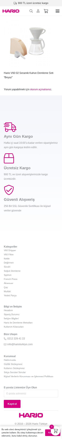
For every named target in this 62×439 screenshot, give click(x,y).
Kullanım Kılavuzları (14, 326)
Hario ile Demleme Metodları (18, 322)
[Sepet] (46, 11)
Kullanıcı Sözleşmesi (14, 368)
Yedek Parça (10, 295)
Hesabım (8, 310)
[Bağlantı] (38, 11)
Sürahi (7, 266)
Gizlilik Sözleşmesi (13, 364)
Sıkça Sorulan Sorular (15, 372)
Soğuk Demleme (12, 271)
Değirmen (9, 262)
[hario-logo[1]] (11, 11)
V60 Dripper (10, 250)
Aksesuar (8, 283)
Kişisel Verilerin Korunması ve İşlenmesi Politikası (28, 376)
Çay (6, 287)
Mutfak (7, 291)
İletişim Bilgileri (11, 318)
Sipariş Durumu (11, 314)
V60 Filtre (9, 254)
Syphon (7, 275)
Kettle (7, 258)
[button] (31, 11)
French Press (10, 279)
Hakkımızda (10, 360)
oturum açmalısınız (40, 89)
